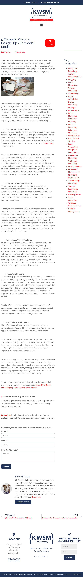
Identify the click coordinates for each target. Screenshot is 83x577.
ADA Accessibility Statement (43, 574)
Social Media (21, 52)
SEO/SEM (72, 175)
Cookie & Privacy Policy (63, 574)
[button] (41, 25)
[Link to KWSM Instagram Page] (39, 556)
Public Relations (75, 166)
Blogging (72, 79)
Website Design (75, 206)
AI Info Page (77, 574)
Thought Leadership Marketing (73, 189)
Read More (36, 497)
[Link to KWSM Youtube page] (43, 556)
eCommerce (73, 110)
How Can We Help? (9, 450)
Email (3, 441)
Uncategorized (74, 195)
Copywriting (73, 93)
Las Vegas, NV (14, 553)
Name (4, 432)
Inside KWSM (74, 136)
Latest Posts (23, 502)
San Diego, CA (14, 547)
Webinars (72, 203)
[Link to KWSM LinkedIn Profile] (47, 556)
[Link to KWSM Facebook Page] (35, 556)
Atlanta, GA (14, 550)
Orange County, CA (14, 544)
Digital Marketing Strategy (72, 105)
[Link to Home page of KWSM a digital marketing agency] (41, 14)
